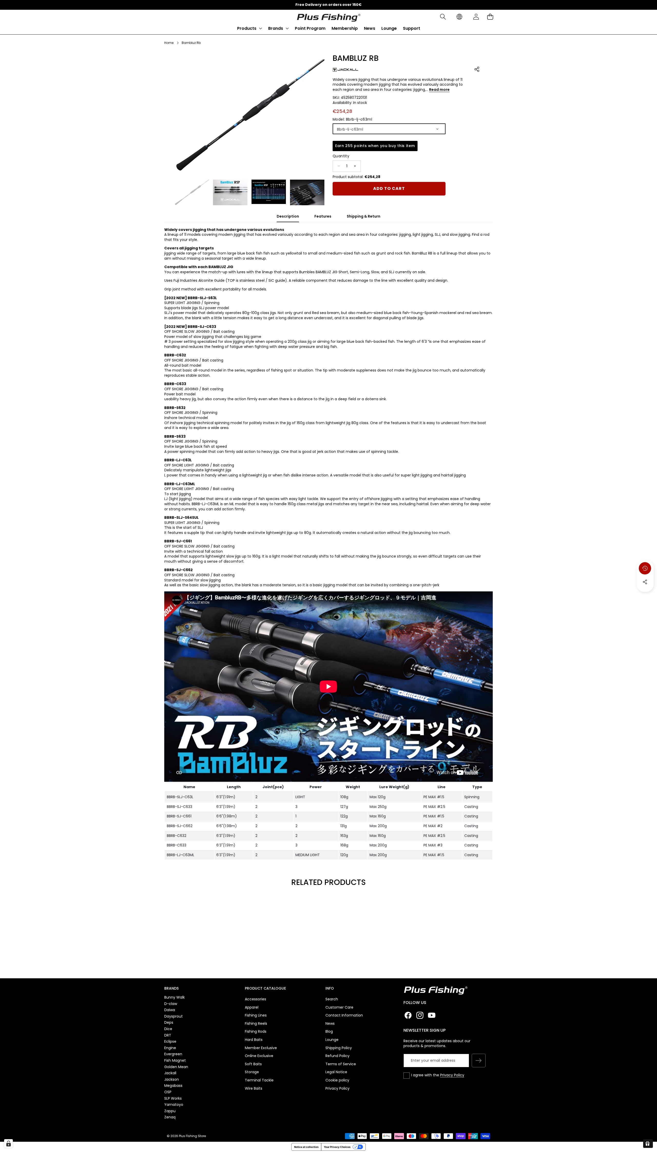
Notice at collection (306, 1146)
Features (322, 216)
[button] (443, 17)
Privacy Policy (452, 1075)
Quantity (341, 155)
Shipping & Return (363, 216)
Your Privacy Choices (337, 1146)
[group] (192, 193)
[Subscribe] (479, 1061)
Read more (439, 89)
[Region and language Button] (459, 17)
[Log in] (476, 17)
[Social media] (645, 582)
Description (288, 216)
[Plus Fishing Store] (328, 16)
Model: (352, 119)
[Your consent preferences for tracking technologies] (8, 1143)
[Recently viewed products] (645, 568)
